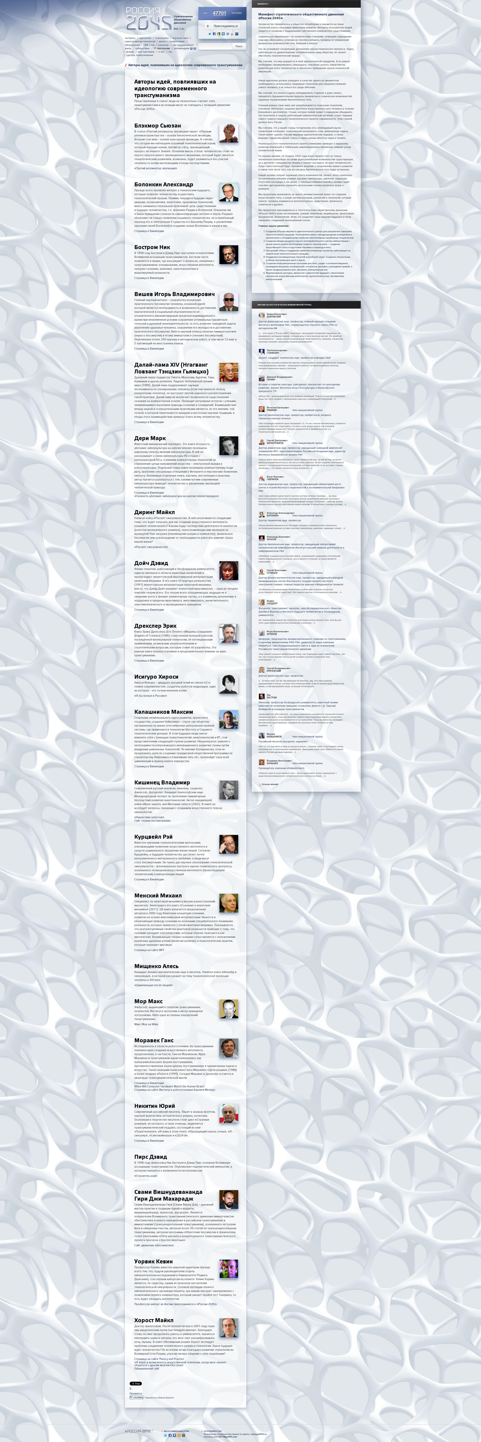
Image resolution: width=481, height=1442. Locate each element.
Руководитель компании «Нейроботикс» (282, 768)
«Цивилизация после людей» (153, 985)
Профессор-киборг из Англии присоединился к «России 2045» (175, 1304)
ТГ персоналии (162, 48)
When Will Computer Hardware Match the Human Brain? (169, 1086)
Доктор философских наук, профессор (281, 675)
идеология (145, 38)
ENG (182, 28)
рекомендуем (182, 48)
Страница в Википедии (149, 231)
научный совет (180, 38)
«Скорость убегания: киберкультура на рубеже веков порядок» (176, 496)
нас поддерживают (183, 45)
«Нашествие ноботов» (149, 817)
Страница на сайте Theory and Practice (159, 1359)
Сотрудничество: (211, 1431)
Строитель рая (145, 1176)
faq (170, 51)
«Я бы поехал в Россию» (150, 696)
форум (130, 51)
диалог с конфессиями (172, 41)
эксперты (130, 38)
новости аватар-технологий (140, 41)
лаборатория (142, 48)
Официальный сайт (146, 1368)
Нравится (136, 1393)
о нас (161, 51)
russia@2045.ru (258, 1434)
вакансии (163, 45)
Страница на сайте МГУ (149, 950)
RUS (176, 28)
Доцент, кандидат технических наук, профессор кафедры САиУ (295, 357)
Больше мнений (270, 784)
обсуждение (132, 45)
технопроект (162, 38)
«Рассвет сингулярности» (151, 547)
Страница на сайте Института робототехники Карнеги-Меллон (174, 1090)
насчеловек (222, 13)
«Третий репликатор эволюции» (155, 168)
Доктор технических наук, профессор (280, 520)
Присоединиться (226, 26)
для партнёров (146, 51)
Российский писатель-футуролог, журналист (283, 741)
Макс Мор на (146, 1024)
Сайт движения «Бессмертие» (154, 1245)
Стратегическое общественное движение (183, 19)
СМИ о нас (149, 45)
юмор (128, 48)
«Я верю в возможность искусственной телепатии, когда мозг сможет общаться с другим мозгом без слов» (180, 1363)
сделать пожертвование (139, 55)
